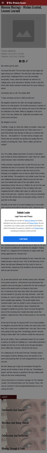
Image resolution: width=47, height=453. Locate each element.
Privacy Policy (33, 223)
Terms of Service (30, 220)
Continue (23, 239)
